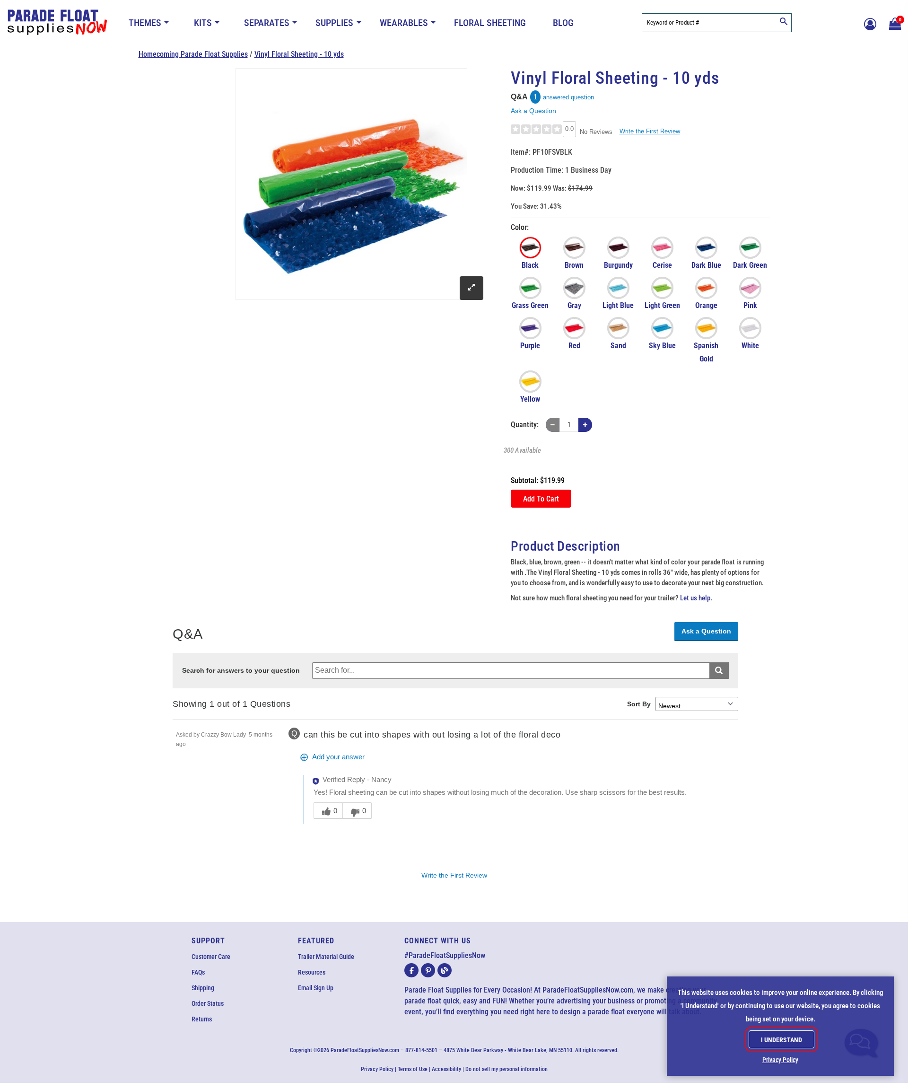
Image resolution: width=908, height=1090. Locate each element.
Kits (203, 22)
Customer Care (211, 956)
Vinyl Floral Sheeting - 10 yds (299, 54)
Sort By (639, 704)
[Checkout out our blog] (444, 970)
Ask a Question (533, 110)
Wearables (404, 22)
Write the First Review (650, 131)
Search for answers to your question (241, 670)
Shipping (203, 988)
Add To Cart (541, 498)
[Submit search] (719, 670)
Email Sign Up (315, 988)
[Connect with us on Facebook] (411, 970)
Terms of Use (413, 1069)
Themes (145, 22)
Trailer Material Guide (326, 956)
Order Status (208, 1003)
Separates (266, 22)
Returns (202, 1019)
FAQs (198, 972)
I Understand (781, 1040)
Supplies (334, 22)
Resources (311, 972)
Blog (563, 22)
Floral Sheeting (490, 22)
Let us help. (696, 598)
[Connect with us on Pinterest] (428, 970)
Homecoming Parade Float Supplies (193, 54)
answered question (568, 97)
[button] (894, 23)
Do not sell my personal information (506, 1069)
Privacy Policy (377, 1069)
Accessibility (446, 1069)
